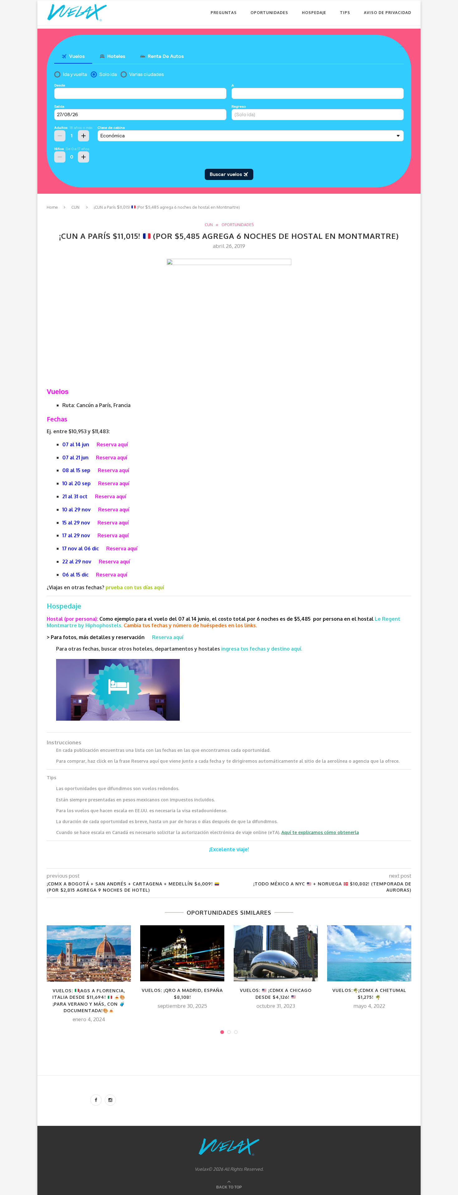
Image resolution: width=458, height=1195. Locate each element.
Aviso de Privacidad (387, 12)
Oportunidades (269, 12)
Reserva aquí (112, 444)
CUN (75, 207)
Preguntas (224, 12)
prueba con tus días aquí (135, 587)
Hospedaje (314, 12)
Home (52, 207)
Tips (345, 12)
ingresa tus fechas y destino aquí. (262, 649)
